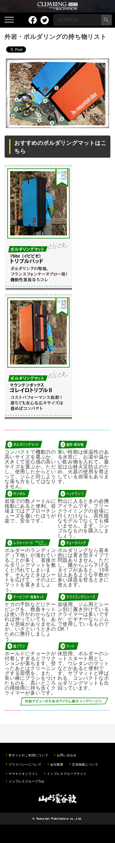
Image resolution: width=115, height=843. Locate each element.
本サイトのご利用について (28, 755)
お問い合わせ (67, 755)
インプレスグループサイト (67, 773)
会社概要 (56, 764)
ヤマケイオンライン (23, 773)
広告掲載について (85, 764)
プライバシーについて (25, 764)
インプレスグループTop (26, 781)
